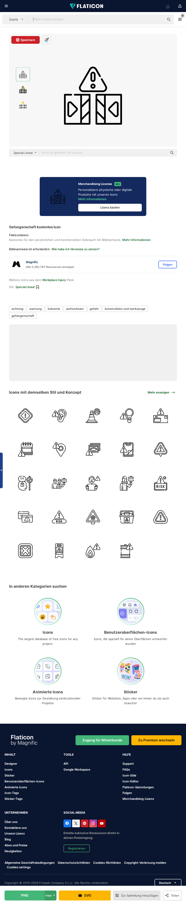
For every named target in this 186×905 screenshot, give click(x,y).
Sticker (10, 775)
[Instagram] (93, 823)
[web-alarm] (25, 517)
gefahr (94, 309)
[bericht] (127, 449)
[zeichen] (93, 517)
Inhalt (10, 754)
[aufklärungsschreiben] (160, 416)
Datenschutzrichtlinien (74, 862)
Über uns (11, 822)
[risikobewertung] (93, 416)
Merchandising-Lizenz (138, 799)
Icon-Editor (130, 781)
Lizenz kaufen (110, 207)
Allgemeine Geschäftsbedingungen (30, 862)
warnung (35, 309)
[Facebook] (67, 823)
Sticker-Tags (13, 799)
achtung (17, 309)
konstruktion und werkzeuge (125, 309)
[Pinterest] (84, 823)
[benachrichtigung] (160, 449)
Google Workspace (77, 769)
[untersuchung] (127, 416)
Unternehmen (16, 812)
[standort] (59, 449)
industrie (54, 309)
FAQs (126, 769)
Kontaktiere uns (16, 828)
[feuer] (93, 551)
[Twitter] (76, 823)
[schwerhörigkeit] (59, 416)
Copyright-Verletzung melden (145, 862)
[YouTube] (102, 823)
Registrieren (76, 848)
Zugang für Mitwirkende (102, 740)
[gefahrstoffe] (127, 551)
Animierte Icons (16, 787)
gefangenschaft (23, 316)
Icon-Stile (129, 775)
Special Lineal (24, 287)
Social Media (74, 812)
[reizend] (25, 551)
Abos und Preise (16, 845)
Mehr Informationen (92, 199)
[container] (127, 517)
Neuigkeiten (13, 851)
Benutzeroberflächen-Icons (24, 781)
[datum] (25, 449)
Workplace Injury (54, 280)
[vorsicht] (25, 416)
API (66, 763)
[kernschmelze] (93, 483)
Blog (8, 839)
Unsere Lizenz (15, 833)
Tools (69, 754)
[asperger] (25, 483)
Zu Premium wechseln (156, 740)
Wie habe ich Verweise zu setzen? (75, 249)
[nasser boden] (59, 551)
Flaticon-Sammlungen (138, 787)
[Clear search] (159, 19)
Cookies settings (19, 867)
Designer (11, 763)
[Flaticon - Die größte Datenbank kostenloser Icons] (87, 6)
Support (128, 763)
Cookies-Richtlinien (107, 862)
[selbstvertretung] (127, 483)
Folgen (127, 793)
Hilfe (126, 754)
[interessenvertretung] (59, 483)
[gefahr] (160, 517)
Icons (8, 769)
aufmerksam (75, 309)
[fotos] (93, 449)
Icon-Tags (12, 793)
